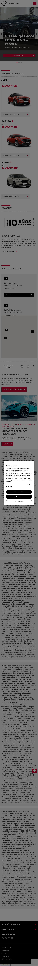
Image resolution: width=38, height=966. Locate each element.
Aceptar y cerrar (19, 491)
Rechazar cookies (18, 496)
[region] (19, 483)
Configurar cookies (19, 501)
